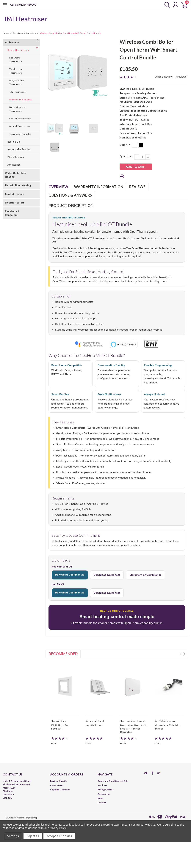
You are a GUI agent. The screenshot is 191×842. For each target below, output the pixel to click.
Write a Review (164, 76)
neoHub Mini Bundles (18, 149)
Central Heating (14, 193)
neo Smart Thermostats (15, 59)
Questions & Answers (70, 195)
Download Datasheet (107, 574)
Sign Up (63, 781)
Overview (58, 186)
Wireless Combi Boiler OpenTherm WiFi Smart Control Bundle (70, 33)
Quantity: (126, 156)
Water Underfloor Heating (15, 175)
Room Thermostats (18, 50)
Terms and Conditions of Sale (113, 781)
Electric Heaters (14, 202)
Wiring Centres (15, 156)
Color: (125, 144)
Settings (13, 836)
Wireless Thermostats (20, 99)
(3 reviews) (181, 76)
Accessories (13, 164)
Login (53, 781)
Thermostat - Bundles (20, 133)
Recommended (63, 653)
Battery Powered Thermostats (17, 109)
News (100, 798)
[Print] (122, 176)
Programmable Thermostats (16, 82)
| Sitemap (32, 817)
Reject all (32, 836)
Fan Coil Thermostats (20, 118)
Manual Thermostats (19, 126)
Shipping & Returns (60, 789)
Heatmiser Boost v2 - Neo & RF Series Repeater (134, 728)
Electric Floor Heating (18, 185)
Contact (102, 802)
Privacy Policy (57, 828)
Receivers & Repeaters (24, 33)
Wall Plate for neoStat (60, 727)
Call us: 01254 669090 (23, 4)
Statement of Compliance (145, 574)
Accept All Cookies (59, 836)
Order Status (57, 785)
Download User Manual (69, 574)
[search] (166, 4)
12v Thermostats (17, 91)
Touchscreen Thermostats (16, 71)
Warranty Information (98, 186)
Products (102, 785)
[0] (182, 4)
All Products (12, 42)
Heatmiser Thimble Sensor (167, 727)
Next (184, 654)
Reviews (137, 186)
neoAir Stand (94, 725)
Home (6, 33)
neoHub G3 (13, 141)
